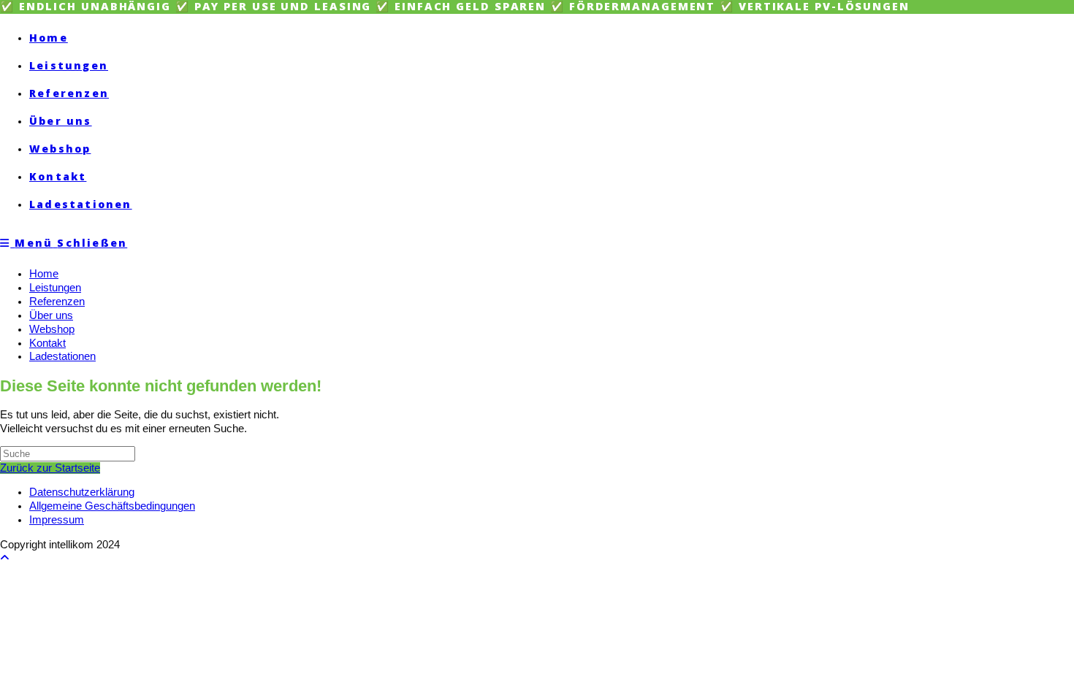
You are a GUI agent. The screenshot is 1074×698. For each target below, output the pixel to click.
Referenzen (57, 301)
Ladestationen (62, 356)
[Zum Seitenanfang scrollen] (4, 558)
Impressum (56, 520)
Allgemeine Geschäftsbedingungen (112, 506)
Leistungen (55, 288)
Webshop (52, 329)
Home (43, 274)
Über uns (51, 315)
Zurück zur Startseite (50, 468)
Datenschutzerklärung (81, 492)
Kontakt (47, 343)
